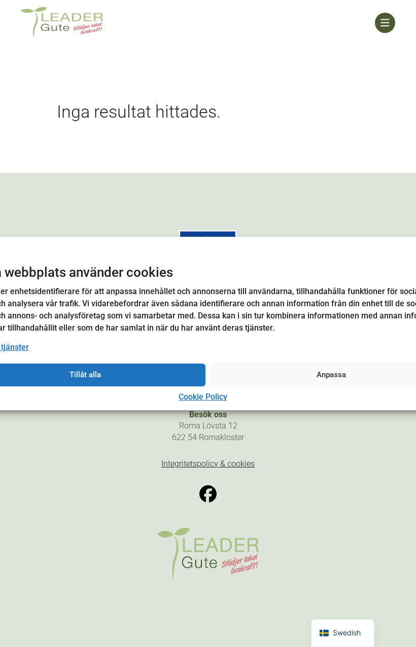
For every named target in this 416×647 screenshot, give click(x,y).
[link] (198, 23)
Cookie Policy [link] (203, 397)
